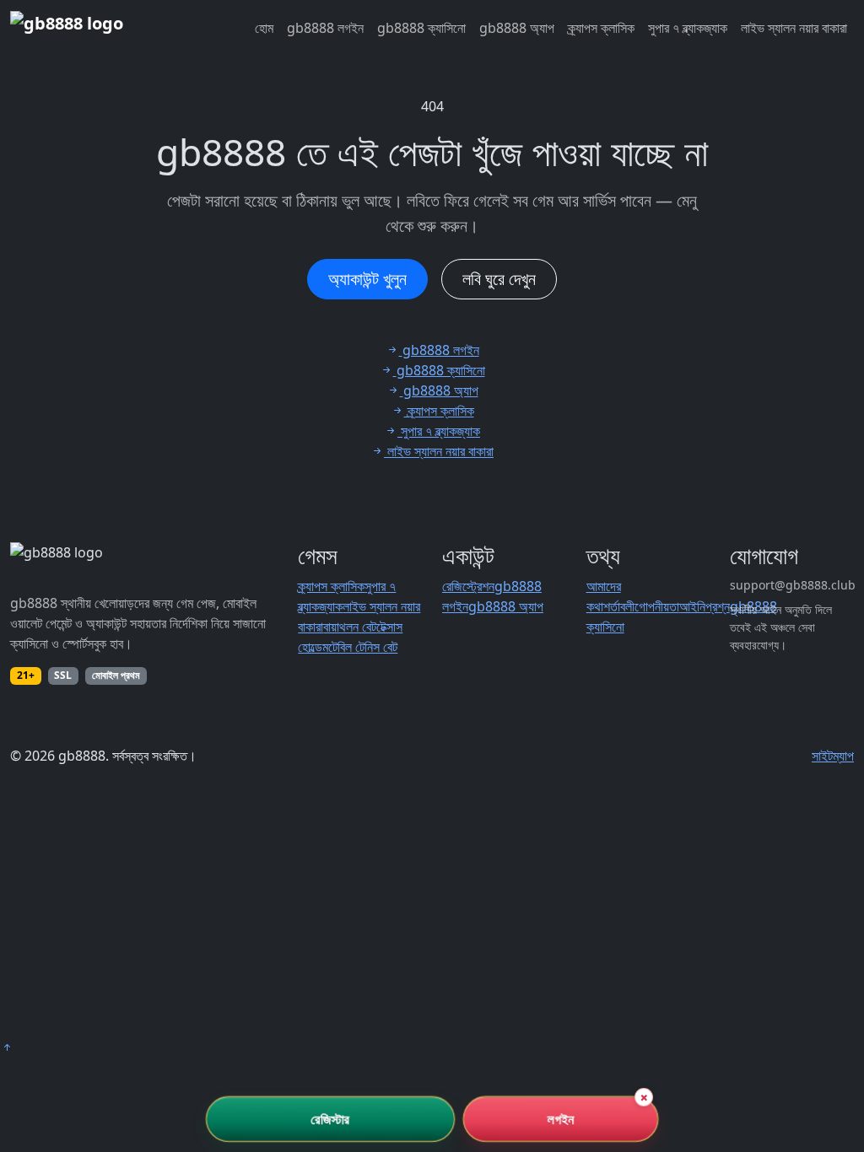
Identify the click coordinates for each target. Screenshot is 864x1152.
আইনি (692, 606)
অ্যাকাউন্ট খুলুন (367, 278)
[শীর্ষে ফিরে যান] (7, 1047)
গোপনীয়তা (656, 606)
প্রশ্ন (717, 606)
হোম (264, 28)
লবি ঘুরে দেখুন (499, 278)
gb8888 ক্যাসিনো (421, 28)
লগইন (561, 1119)
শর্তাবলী (618, 606)
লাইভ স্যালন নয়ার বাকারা (794, 28)
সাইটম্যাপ (833, 755)
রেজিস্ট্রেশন (468, 586)
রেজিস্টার (330, 1119)
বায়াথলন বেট (349, 626)
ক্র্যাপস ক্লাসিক (601, 28)
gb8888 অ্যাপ (516, 28)
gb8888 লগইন (325, 28)
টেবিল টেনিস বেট (362, 647)
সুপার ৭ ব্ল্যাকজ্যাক (687, 28)
